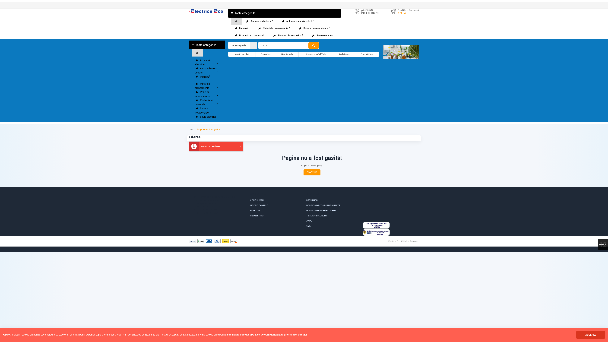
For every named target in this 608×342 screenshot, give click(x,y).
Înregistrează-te (370, 13)
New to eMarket (242, 54)
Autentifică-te (367, 10)
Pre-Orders (265, 54)
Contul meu (257, 200)
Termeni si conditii (316, 215)
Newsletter (257, 215)
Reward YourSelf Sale (316, 54)
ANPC (309, 220)
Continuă (312, 172)
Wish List (255, 210)
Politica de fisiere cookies (321, 210)
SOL (308, 226)
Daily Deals (344, 54)
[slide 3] (401, 52)
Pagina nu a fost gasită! (208, 130)
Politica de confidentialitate (323, 205)
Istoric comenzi (259, 205)
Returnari (312, 200)
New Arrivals (287, 54)
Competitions (367, 54)
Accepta (590, 335)
